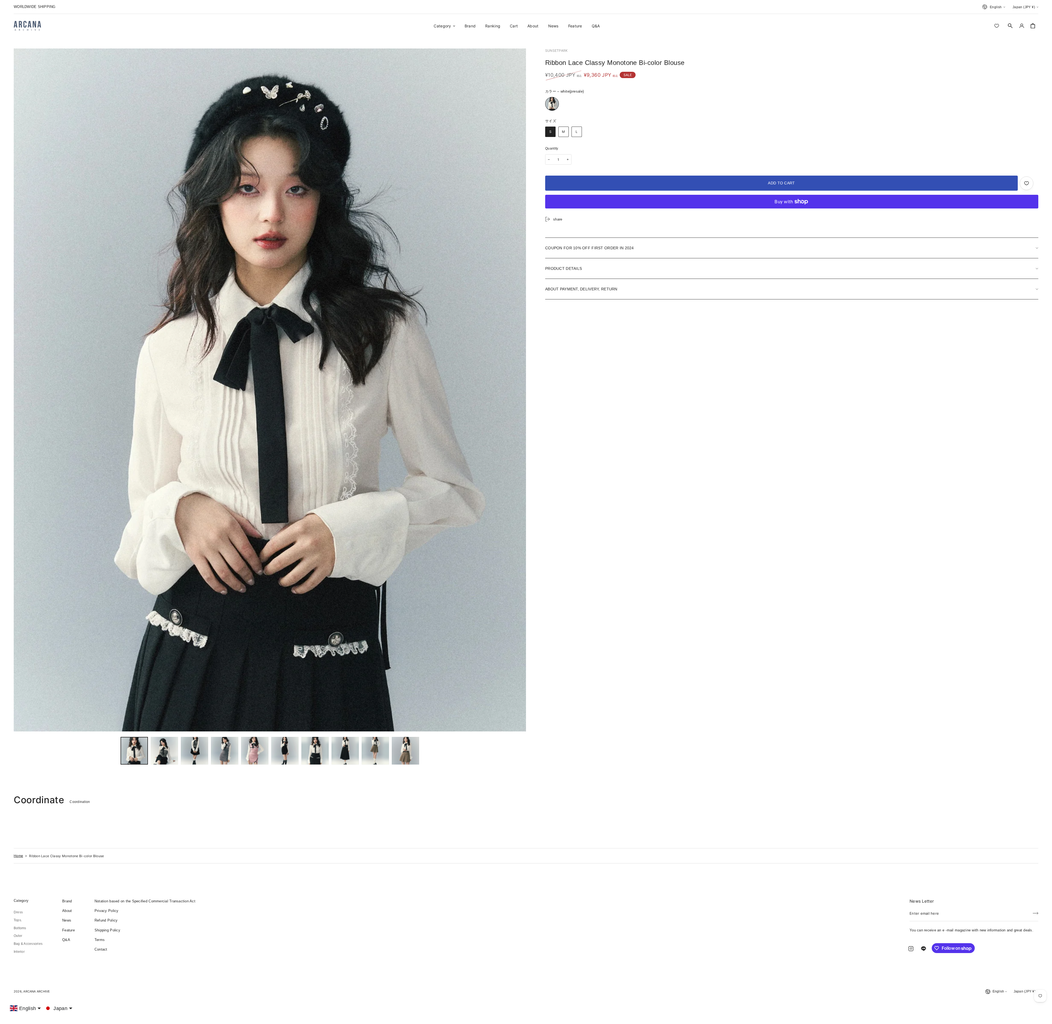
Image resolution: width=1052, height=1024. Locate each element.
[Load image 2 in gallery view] (164, 751)
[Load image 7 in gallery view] (315, 751)
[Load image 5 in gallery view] (254, 751)
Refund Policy (106, 920)
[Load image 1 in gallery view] (134, 751)
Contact (101, 949)
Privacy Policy (107, 911)
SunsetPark (556, 50)
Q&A (66, 940)
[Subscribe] (1035, 912)
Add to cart (781, 183)
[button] (1010, 26)
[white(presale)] (552, 104)
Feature (68, 930)
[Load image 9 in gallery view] (375, 751)
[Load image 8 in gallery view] (345, 751)
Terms (100, 940)
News (66, 920)
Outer (18, 936)
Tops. (18, 920)
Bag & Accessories (28, 944)
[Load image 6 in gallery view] (285, 751)
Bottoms (20, 928)
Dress (18, 912)
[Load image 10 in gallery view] (405, 751)
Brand (67, 901)
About (67, 911)
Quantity (551, 148)
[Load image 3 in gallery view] (194, 751)
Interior (19, 952)
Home (18, 856)
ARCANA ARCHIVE (36, 991)
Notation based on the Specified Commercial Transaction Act (145, 901)
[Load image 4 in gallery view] (224, 751)
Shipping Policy (107, 930)
